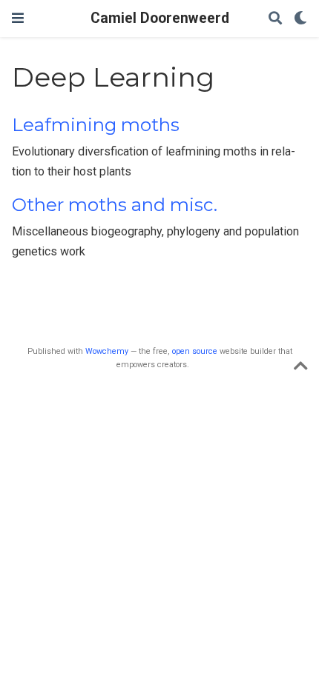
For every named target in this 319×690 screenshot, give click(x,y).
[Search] (275, 18)
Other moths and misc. (114, 204)
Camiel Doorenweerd (160, 18)
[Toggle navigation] (18, 18)
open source (194, 351)
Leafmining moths (96, 124)
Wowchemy (106, 351)
